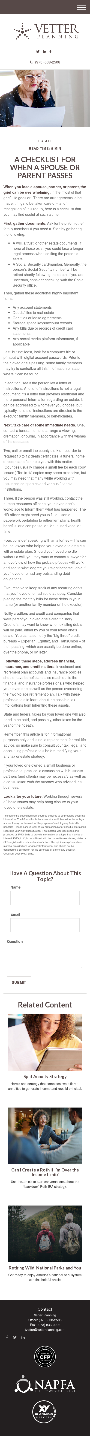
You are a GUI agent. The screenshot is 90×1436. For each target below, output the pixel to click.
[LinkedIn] (44, 51)
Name (15, 887)
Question (15, 941)
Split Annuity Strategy (45, 1076)
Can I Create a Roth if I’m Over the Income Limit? (45, 1172)
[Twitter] (38, 51)
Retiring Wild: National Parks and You (45, 1267)
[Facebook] (50, 51)
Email (15, 914)
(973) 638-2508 (47, 62)
